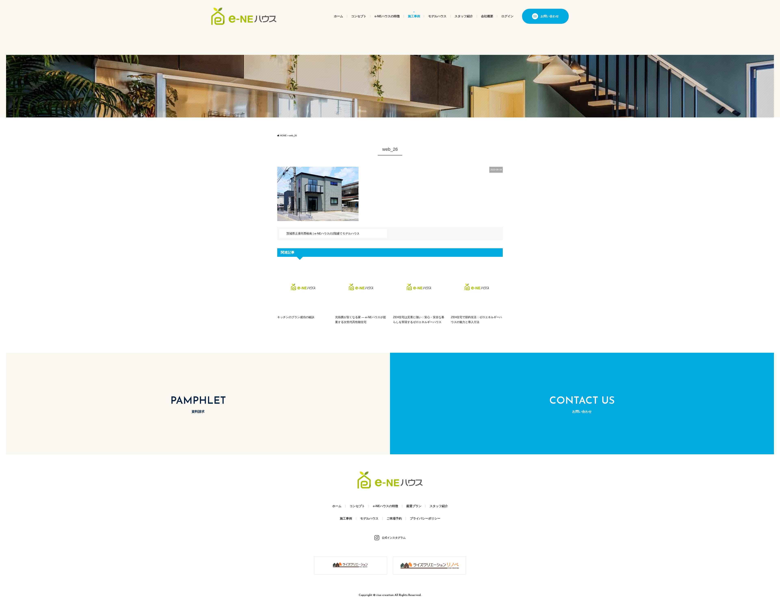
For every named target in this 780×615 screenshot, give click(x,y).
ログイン (507, 16)
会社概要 (487, 16)
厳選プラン (413, 506)
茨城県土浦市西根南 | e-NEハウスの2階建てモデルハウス (323, 233)
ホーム (338, 16)
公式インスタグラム (394, 537)
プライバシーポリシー (425, 518)
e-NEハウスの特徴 (387, 16)
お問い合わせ (550, 16)
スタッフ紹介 (464, 16)
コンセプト (358, 16)
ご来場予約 (394, 518)
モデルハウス (437, 16)
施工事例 (414, 16)
